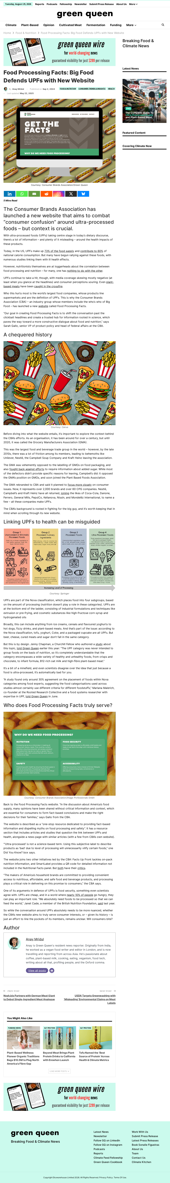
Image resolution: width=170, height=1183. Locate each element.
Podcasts (52, 4)
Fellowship (66, 4)
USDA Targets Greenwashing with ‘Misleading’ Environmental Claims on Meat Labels (90, 999)
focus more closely (80, 484)
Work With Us (140, 1131)
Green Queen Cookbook (108, 1162)
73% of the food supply (59, 251)
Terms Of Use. (120, 1177)
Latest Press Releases (145, 1140)
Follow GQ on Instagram (108, 1144)
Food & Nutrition (68, 89)
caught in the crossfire (48, 286)
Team (135, 1153)
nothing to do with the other (84, 270)
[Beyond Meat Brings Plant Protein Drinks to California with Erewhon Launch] (59, 1037)
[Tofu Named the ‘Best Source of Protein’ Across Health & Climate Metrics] (95, 1037)
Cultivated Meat (70, 25)
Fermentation (95, 25)
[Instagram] (59, 194)
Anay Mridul (35, 939)
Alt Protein (49, 1028)
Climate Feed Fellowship (108, 1157)
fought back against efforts (26, 469)
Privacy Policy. (106, 1177)
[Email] (34, 194)
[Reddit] (46, 194)
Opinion (48, 25)
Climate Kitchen (141, 1162)
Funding (116, 25)
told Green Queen (28, 648)
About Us (121, 4)
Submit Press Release (101, 4)
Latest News (101, 1131)
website (43, 306)
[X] (71, 194)
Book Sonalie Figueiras (145, 1144)
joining (65, 493)
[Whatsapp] (22, 194)
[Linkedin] (9, 194)
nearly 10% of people (80, 895)
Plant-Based (30, 25)
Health (111, 89)
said (100, 903)
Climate (10, 25)
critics (81, 868)
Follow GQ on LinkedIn (107, 1140)
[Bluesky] (83, 194)
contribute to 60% (91, 251)
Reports (39, 4)
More (132, 4)
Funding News (14, 1028)
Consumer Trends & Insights (92, 89)
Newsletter (81, 4)
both (60, 868)
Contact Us (138, 1157)
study (99, 644)
